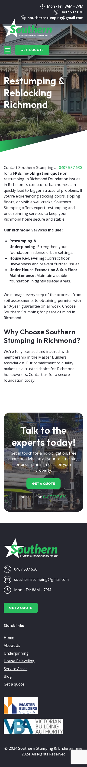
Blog (8, 676)
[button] (7, 50)
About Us (12, 645)
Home (9, 637)
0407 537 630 (70, 167)
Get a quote (14, 684)
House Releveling (19, 661)
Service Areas (15, 668)
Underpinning (16, 653)
